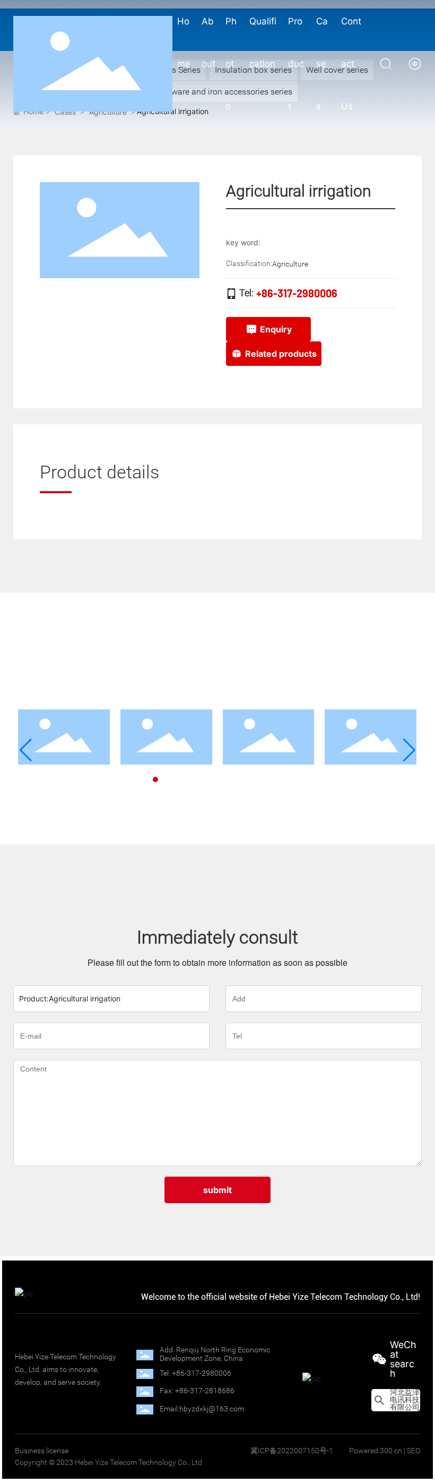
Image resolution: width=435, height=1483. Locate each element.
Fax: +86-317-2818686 (197, 1390)
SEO (413, 1450)
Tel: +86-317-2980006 (195, 1373)
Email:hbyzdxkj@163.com (202, 1408)
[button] (146, 779)
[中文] (415, 62)
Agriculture (290, 264)
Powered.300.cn (375, 1450)
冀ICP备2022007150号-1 (291, 1450)
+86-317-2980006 (296, 293)
